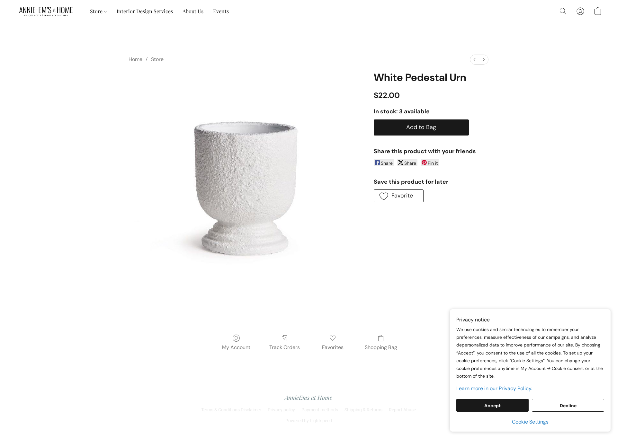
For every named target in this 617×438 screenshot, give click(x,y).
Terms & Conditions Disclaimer (231, 409)
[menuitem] (474, 59)
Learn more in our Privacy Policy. (494, 388)
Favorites (333, 347)
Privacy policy (281, 409)
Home (135, 59)
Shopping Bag (381, 347)
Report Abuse (402, 409)
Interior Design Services (145, 11)
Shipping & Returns (363, 409)
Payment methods (319, 409)
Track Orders (284, 347)
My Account (236, 347)
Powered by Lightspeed (308, 420)
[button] (46, 11)
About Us (193, 11)
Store (97, 11)
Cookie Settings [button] (530, 421)
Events (221, 11)
